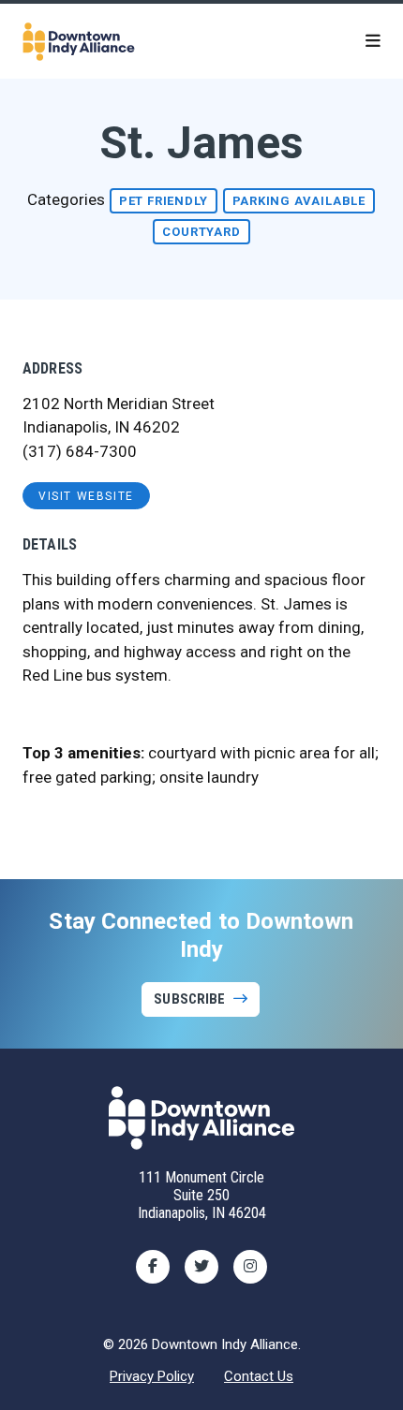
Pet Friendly (163, 201)
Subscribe (189, 999)
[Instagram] (250, 1267)
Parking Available (299, 201)
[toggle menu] (373, 41)
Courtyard (201, 232)
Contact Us (258, 1376)
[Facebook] (153, 1267)
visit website (86, 496)
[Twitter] (201, 1267)
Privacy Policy (152, 1376)
